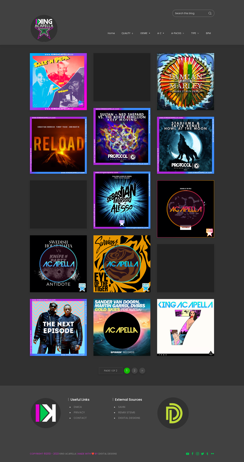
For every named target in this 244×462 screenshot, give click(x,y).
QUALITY (126, 33)
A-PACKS (176, 33)
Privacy (79, 412)
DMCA (78, 407)
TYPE (193, 33)
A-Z (159, 33)
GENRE (143, 33)
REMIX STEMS (126, 412)
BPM (208, 33)
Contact (80, 418)
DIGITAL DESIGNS (129, 418)
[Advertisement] (122, 77)
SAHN (121, 407)
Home (111, 33)
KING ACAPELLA (67, 453)
